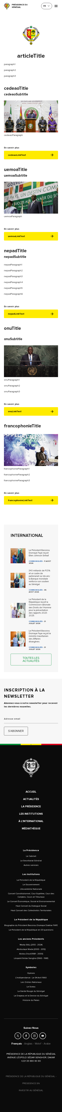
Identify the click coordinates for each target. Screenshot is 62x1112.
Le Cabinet (31, 856)
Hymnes (31, 973)
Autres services (31, 865)
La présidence (31, 806)
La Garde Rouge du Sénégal (31, 991)
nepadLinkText (16, 313)
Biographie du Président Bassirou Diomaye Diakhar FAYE (31, 925)
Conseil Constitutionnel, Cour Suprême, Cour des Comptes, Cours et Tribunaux (31, 895)
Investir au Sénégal (31, 1090)
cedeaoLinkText (17, 155)
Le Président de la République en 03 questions (31, 930)
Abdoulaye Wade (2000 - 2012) (31, 949)
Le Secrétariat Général (31, 860)
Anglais (28, 1043)
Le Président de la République (31, 880)
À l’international (31, 821)
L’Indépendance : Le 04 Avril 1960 (31, 977)
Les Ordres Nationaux (31, 982)
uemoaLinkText (16, 236)
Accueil (31, 791)
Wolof (38, 1043)
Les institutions (31, 813)
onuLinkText (14, 411)
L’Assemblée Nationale (31, 889)
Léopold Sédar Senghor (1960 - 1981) (31, 958)
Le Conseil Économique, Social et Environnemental (31, 901)
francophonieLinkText (20, 500)
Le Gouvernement (31, 884)
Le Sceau (31, 986)
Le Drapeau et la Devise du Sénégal (31, 995)
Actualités (31, 799)
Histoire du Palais (31, 1000)
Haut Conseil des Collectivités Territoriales (31, 910)
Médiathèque (31, 828)
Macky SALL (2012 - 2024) (31, 945)
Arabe (47, 1043)
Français (16, 1043)
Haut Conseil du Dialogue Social (31, 906)
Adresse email (12, 718)
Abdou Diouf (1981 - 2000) (31, 954)
